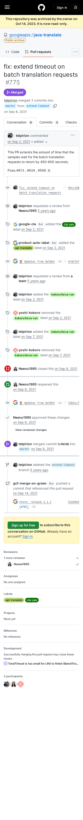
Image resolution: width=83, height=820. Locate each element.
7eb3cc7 (73, 403)
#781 (24, 506)
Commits (50, 122)
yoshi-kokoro (29, 313)
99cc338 (73, 188)
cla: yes (69, 224)
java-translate (48, 34)
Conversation (21, 122)
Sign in (27, 536)
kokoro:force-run (62, 294)
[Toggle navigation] (7, 7)
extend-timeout (38, 106)
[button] (41, 141)
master (10, 106)
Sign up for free (23, 525)
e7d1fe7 (73, 261)
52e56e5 (73, 502)
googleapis (19, 34)
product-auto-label (34, 243)
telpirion (11, 100)
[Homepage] (41, 7)
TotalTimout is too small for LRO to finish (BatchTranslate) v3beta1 (43, 663)
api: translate (23, 248)
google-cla (27, 224)
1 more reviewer (14, 558)
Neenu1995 (28, 369)
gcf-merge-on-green (30, 483)
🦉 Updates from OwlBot (37, 261)
